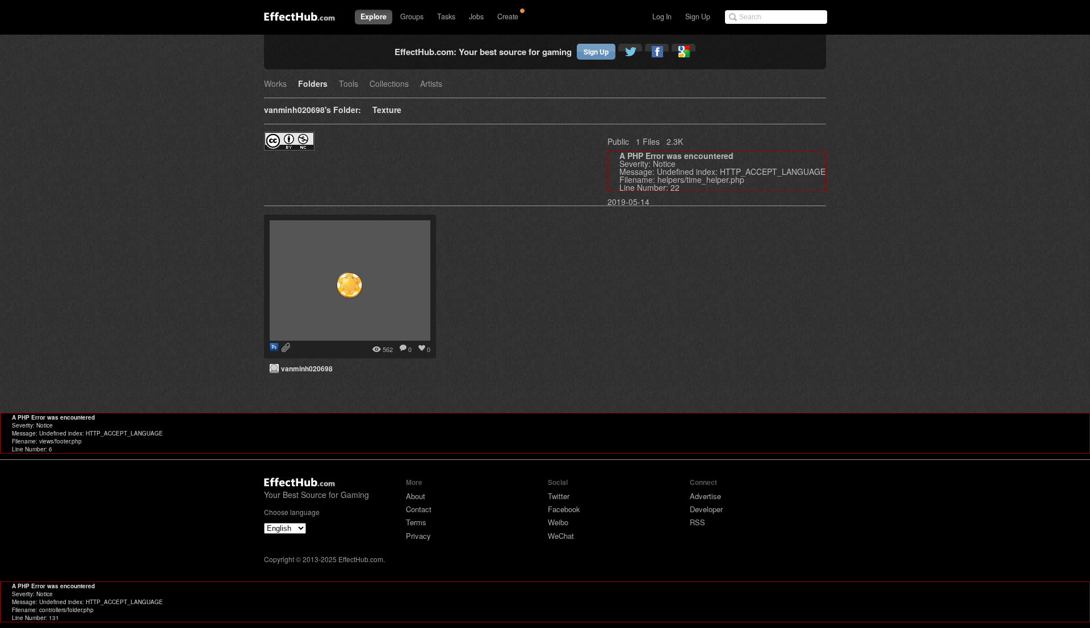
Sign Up (697, 16)
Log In (662, 16)
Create (507, 16)
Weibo (558, 522)
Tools (348, 84)
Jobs (476, 16)
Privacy (418, 535)
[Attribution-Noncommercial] (289, 146)
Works (275, 84)
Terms (416, 522)
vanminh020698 (307, 368)
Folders (313, 84)
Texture (386, 110)
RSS (697, 522)
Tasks (446, 16)
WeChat (561, 535)
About (415, 496)
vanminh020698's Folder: (312, 110)
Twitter (558, 496)
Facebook (564, 509)
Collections (389, 84)
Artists (431, 84)
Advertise (705, 496)
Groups (412, 16)
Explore (373, 16)
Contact (418, 509)
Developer (706, 509)
